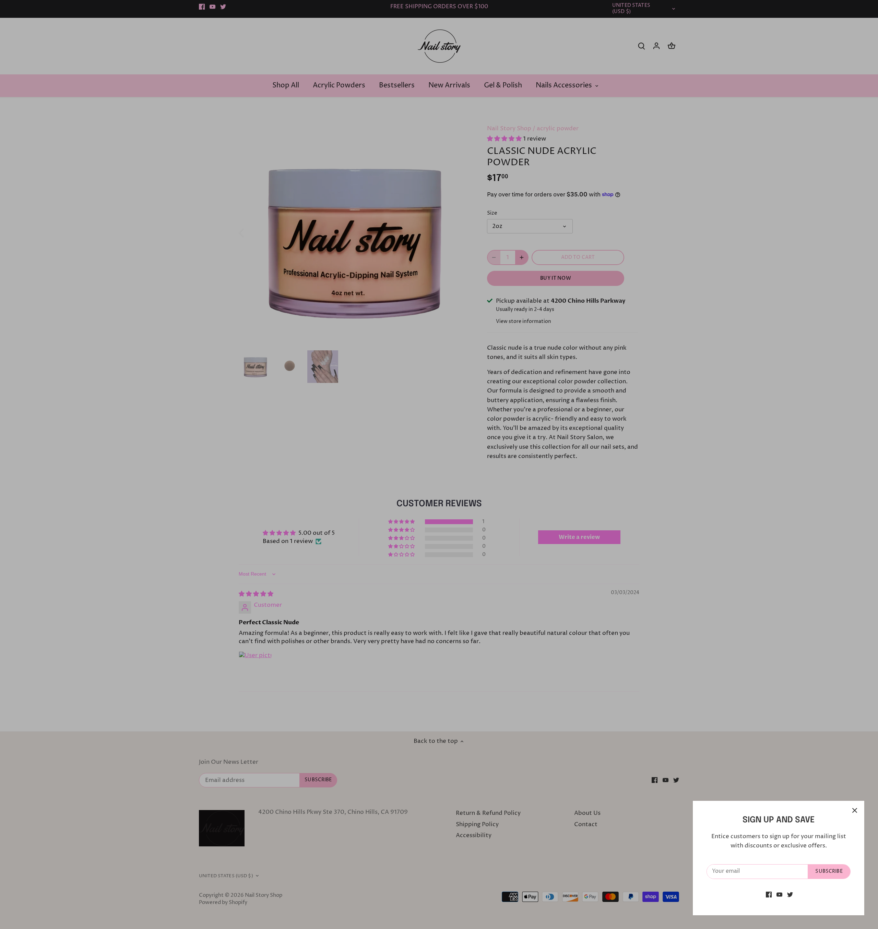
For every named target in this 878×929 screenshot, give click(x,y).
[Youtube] (779, 895)
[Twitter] (790, 895)
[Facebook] (769, 895)
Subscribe (828, 871)
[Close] (854, 810)
